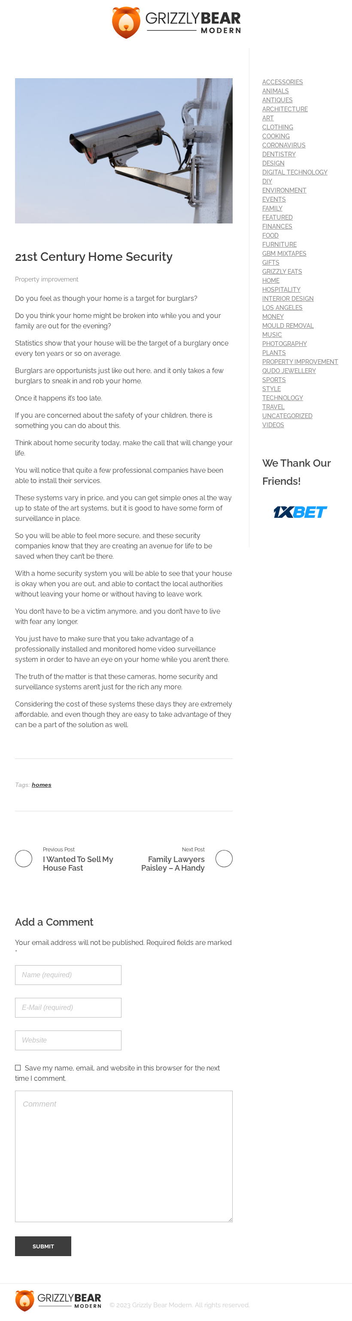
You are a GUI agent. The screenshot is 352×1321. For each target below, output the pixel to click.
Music (272, 334)
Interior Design (288, 298)
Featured (277, 217)
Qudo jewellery (289, 370)
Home (270, 280)
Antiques (277, 100)
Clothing (277, 127)
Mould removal (288, 325)
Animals (275, 91)
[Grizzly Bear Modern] (176, 22)
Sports (274, 379)
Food (270, 235)
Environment (284, 190)
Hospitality (281, 289)
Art (268, 118)
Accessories (282, 82)
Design (273, 163)
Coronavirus (284, 145)
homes (42, 784)
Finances (277, 226)
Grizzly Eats (282, 271)
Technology (282, 397)
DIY (267, 181)
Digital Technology (295, 172)
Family (272, 208)
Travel (273, 407)
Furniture (279, 244)
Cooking (276, 136)
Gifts (270, 262)
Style (271, 388)
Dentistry (279, 154)
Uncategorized (287, 416)
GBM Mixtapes (284, 253)
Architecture (285, 109)
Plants (274, 352)
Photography (284, 343)
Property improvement (47, 279)
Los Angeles (282, 307)
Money (273, 316)
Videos (273, 425)
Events (274, 199)
